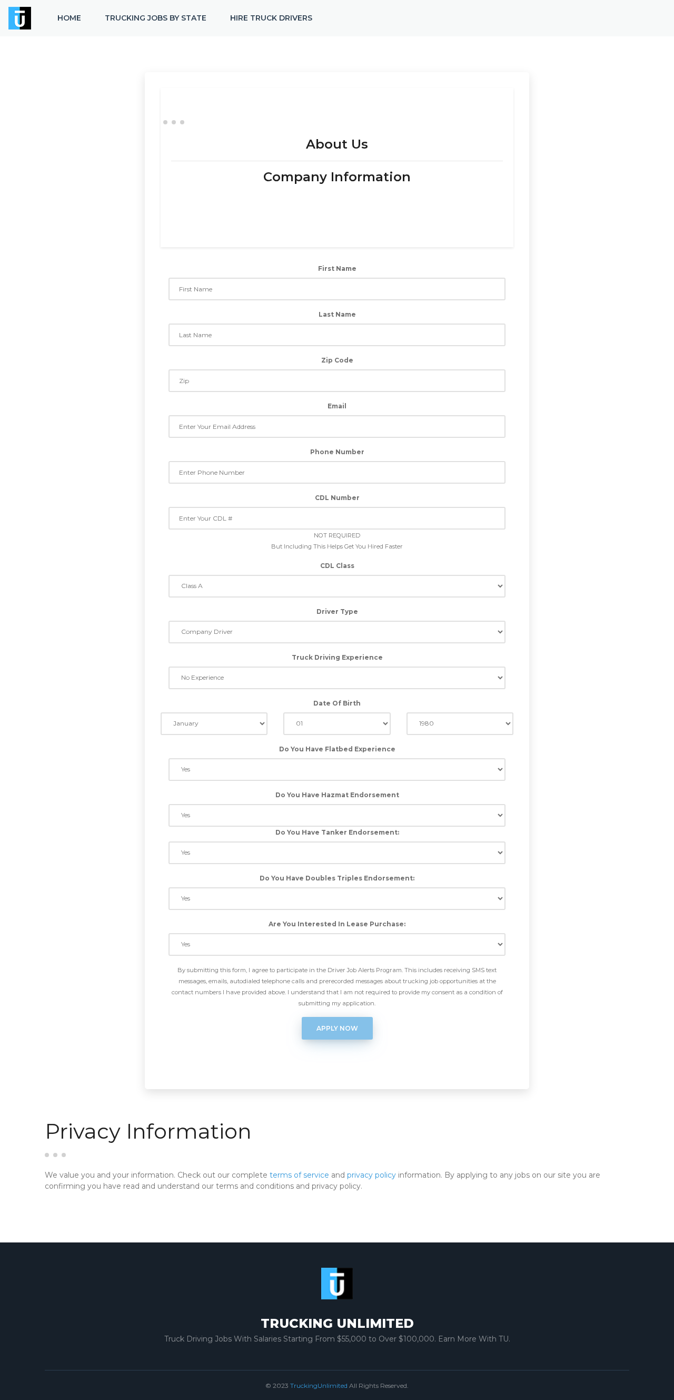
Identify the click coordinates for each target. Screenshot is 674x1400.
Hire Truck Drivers (271, 18)
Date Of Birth (337, 703)
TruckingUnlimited (319, 1385)
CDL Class (337, 566)
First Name (337, 268)
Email (337, 406)
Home (69, 18)
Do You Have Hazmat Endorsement (337, 795)
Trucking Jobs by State (155, 18)
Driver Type (337, 611)
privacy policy (371, 1175)
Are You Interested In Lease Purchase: (337, 924)
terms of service (299, 1175)
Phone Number (337, 452)
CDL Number (337, 498)
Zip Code (337, 360)
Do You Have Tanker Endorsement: (337, 832)
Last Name (337, 314)
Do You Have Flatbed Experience (337, 749)
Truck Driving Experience (337, 657)
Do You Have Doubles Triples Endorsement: (337, 878)
